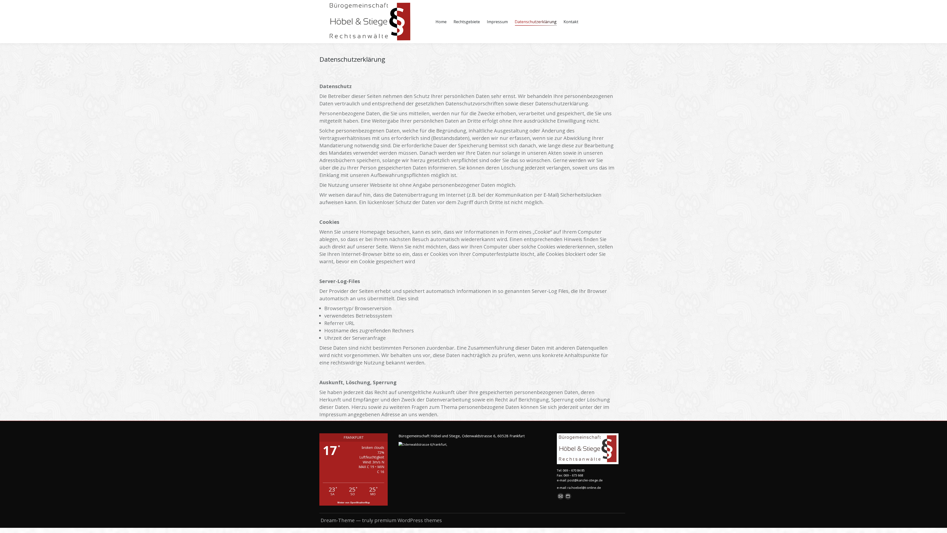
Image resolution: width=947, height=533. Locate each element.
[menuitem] (441, 21)
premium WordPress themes (408, 520)
